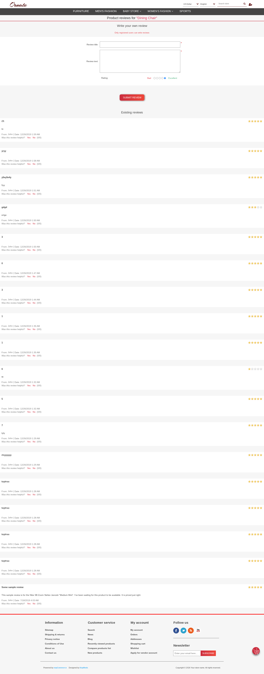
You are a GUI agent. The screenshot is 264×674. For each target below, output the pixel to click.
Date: (17, 134)
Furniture (81, 11)
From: (4, 134)
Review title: (92, 44)
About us (50, 648)
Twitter (183, 630)
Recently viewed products (101, 643)
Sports (185, 11)
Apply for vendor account (143, 653)
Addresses (136, 639)
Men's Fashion (106, 11)
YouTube (198, 630)
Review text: (92, 61)
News (90, 634)
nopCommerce (60, 668)
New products (95, 653)
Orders (134, 634)
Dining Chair (147, 18)
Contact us (50, 653)
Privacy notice (52, 639)
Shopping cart (137, 643)
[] (245, 3)
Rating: (104, 78)
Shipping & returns (55, 634)
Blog (90, 639)
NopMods (84, 668)
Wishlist (134, 648)
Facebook (176, 630)
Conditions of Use (54, 643)
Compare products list (99, 648)
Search (91, 630)
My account (136, 630)
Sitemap (49, 630)
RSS (191, 630)
